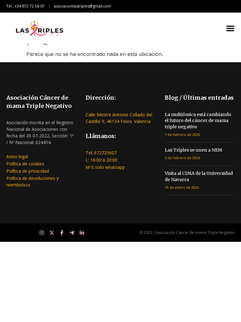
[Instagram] (41, 232)
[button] (230, 28)
